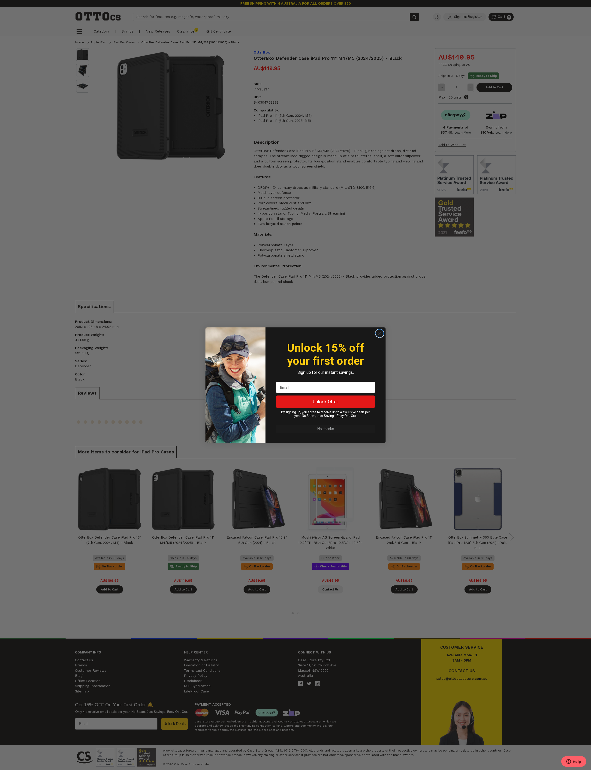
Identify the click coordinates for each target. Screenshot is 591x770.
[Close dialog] (380, 333)
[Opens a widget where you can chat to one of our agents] (573, 762)
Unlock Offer (325, 401)
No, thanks (325, 429)
